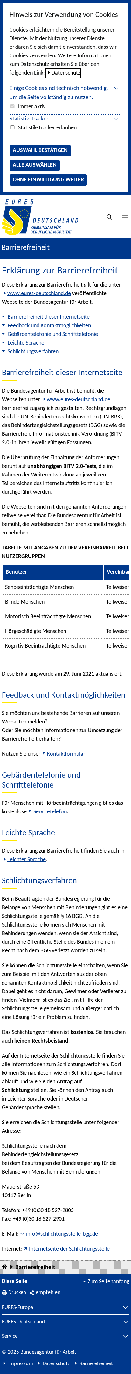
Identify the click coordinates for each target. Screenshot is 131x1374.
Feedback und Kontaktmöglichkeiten (49, 326)
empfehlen (48, 1293)
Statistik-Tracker (29, 119)
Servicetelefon (50, 812)
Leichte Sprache (26, 343)
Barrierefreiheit (35, 1267)
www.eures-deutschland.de (39, 294)
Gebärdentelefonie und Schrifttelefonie (53, 334)
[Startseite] (4, 1267)
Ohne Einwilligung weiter (48, 180)
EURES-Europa (17, 1307)
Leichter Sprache (26, 860)
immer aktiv (31, 107)
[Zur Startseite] (40, 217)
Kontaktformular (66, 754)
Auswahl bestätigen (40, 151)
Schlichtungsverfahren (33, 352)
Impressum (20, 1363)
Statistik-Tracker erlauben (47, 128)
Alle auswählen (35, 165)
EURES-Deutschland (23, 1322)
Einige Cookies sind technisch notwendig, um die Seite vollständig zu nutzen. (59, 93)
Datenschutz (66, 73)
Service (9, 1336)
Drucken (17, 1292)
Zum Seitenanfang (108, 1282)
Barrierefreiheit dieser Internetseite (49, 317)
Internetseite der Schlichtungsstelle (69, 1249)
